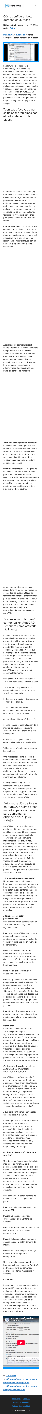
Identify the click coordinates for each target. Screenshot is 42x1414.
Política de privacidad (21, 1406)
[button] (29, 5)
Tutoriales (20, 35)
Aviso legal (16, 1399)
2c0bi (12, 28)
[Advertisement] (21, 145)
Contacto (26, 1399)
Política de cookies (21, 1402)
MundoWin (8, 35)
